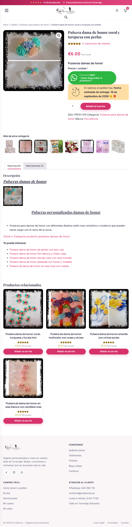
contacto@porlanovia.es (81, 493)
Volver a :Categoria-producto (20, 236)
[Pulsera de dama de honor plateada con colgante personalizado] (87, 146)
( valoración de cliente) (96, 43)
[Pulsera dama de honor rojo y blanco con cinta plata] (41, 146)
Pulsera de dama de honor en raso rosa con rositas (39, 266)
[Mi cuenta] (117, 10)
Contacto (74, 471)
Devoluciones (10, 498)
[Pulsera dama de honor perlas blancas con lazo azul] (102, 146)
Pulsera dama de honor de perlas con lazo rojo (37, 249)
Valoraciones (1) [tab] (35, 165)
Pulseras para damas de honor (34, 25)
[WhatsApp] (22, 472)
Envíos (6, 493)
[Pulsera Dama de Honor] (72, 146)
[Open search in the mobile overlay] (66, 17)
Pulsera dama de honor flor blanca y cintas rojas (38, 253)
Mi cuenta (8, 503)
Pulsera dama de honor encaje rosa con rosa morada (40, 257)
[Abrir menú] (6, 10)
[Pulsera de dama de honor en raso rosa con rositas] (25, 146)
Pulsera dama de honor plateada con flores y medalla (41, 261)
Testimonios (75, 455)
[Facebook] (6, 472)
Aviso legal (99, 523)
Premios (73, 460)
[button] (59, 35)
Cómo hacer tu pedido (15, 488)
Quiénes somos (77, 450)
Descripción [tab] (14, 165)
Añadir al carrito (95, 106)
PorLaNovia (91, 118)
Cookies (125, 523)
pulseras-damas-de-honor (54, 236)
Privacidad (113, 523)
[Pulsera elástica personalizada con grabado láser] (56, 146)
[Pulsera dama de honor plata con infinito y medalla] (118, 146)
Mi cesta (7, 508)
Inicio (5, 25)
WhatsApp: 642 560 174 (82, 488)
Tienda (14, 25)
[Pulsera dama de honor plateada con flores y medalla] (10, 146)
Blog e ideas (75, 465)
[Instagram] (14, 472)
